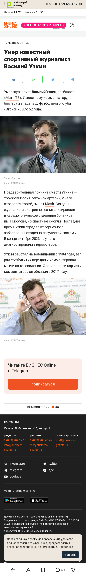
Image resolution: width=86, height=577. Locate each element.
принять (70, 554)
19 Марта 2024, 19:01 (17, 42)
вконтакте (17, 464)
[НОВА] (42, 25)
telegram (15, 470)
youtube (15, 476)
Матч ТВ (13, 97)
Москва (30, 12)
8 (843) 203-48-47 (41, 440)
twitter (53, 464)
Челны (8, 12)
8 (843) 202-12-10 (15, 440)
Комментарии (43, 407)
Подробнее (65, 546)
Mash (49, 204)
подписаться (43, 384)
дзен (52, 470)
